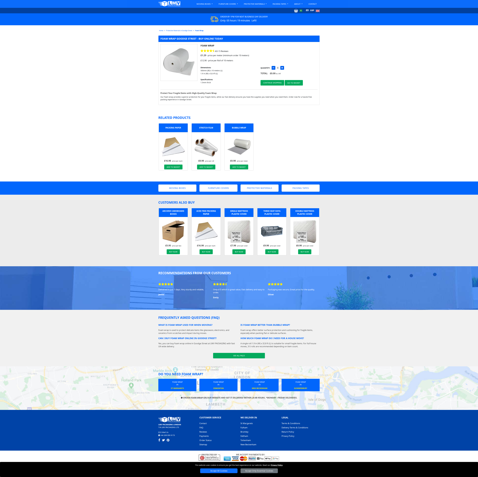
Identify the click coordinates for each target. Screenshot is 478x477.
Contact (312, 4)
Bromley (244, 431)
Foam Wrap (199, 31)
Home (161, 31)
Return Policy (288, 431)
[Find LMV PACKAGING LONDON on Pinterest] (168, 440)
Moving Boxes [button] (204, 4)
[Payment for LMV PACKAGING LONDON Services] (251, 457)
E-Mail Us (164, 432)
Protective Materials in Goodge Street (179, 31)
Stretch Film (206, 127)
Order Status (205, 440)
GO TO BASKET (293, 83)
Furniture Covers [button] (227, 4)
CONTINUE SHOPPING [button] (272, 83)
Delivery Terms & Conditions (295, 427)
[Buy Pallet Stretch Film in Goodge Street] (206, 146)
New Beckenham (248, 444)
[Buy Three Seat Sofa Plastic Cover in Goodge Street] (271, 231)
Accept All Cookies (218, 470)
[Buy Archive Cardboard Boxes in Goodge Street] (173, 231)
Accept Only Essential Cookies (259, 470)
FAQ (201, 427)
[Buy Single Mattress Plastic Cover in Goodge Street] (239, 231)
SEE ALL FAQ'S (239, 355)
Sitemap (203, 444)
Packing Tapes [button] (280, 4)
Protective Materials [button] (254, 4)
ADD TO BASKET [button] (173, 167)
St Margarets (246, 423)
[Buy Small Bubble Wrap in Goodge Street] (239, 146)
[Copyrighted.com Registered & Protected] (210, 457)
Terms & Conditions (291, 423)
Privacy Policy (277, 465)
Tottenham (245, 440)
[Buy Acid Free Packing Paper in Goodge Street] (173, 146)
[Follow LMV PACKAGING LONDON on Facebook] (159, 440)
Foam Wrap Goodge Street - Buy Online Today (191, 38)
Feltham (244, 436)
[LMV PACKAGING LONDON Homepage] (169, 3)
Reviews (203, 431)
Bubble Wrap (239, 127)
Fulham (243, 427)
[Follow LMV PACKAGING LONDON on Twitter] (163, 440)
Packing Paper (173, 127)
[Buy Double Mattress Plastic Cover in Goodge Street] (304, 231)
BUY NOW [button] (173, 252)
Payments (204, 436)
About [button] (297, 4)
